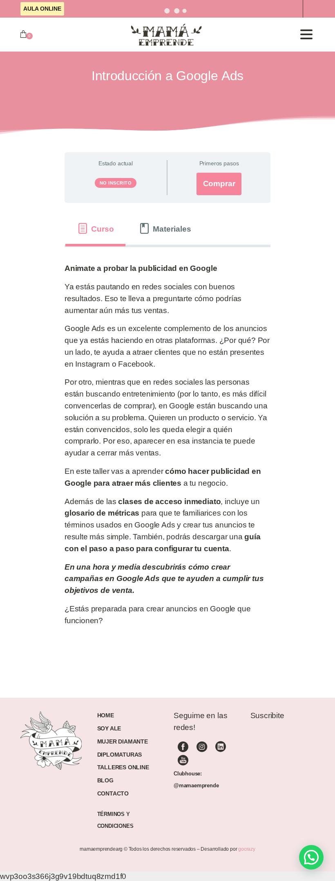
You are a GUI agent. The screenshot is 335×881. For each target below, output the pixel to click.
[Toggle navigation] (306, 34)
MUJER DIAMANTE (122, 741)
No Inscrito (116, 182)
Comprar (219, 183)
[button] (311, 857)
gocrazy (246, 849)
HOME (105, 715)
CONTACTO (113, 793)
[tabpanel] (167, 448)
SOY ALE (109, 728)
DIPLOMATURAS (119, 754)
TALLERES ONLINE (123, 767)
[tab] (95, 229)
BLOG (105, 780)
